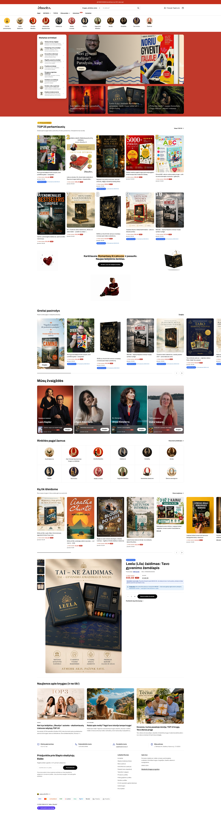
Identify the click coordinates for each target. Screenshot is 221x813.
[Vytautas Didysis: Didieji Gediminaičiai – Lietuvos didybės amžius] (140, 210)
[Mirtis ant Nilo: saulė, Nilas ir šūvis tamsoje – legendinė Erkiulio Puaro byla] (50, 514)
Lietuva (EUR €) (44, 794)
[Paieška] (138, 8)
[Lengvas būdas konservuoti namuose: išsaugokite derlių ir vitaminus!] (200, 515)
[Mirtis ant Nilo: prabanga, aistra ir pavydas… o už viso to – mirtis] (80, 518)
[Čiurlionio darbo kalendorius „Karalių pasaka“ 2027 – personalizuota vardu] (170, 335)
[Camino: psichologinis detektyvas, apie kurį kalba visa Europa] (51, 213)
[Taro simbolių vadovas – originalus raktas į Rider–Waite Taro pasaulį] (200, 337)
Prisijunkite (132, 586)
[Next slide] (182, 373)
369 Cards (136, 571)
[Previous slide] (177, 373)
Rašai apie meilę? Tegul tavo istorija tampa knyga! (109, 725)
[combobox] (110, 8)
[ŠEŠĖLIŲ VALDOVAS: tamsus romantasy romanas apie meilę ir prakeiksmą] (110, 212)
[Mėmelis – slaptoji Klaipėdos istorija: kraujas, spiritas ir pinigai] (170, 210)
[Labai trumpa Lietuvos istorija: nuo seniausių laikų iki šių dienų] (140, 517)
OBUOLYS (45, 804)
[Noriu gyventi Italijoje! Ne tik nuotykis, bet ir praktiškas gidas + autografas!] (51, 152)
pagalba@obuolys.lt (122, 746)
